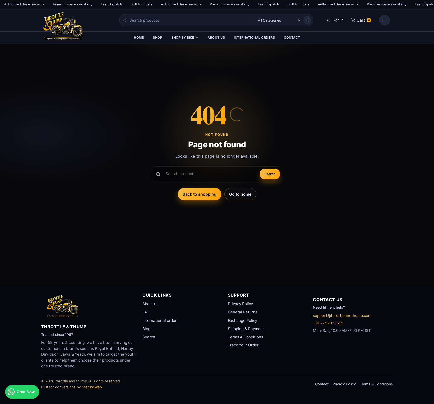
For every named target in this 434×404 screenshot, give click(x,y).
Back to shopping (199, 194)
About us (150, 303)
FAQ (146, 312)
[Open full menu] (384, 20)
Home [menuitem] (139, 37)
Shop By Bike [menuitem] (182, 37)
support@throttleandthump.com (342, 315)
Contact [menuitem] (292, 37)
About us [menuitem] (216, 37)
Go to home (240, 194)
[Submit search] (307, 20)
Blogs (147, 328)
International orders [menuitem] (254, 37)
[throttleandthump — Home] (73, 27)
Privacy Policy (240, 303)
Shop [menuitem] (157, 37)
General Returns (242, 312)
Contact (322, 384)
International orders (160, 320)
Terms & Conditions (245, 337)
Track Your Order (243, 345)
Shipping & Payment (246, 328)
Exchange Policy (242, 320)
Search (269, 174)
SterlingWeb (92, 387)
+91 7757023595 (328, 323)
